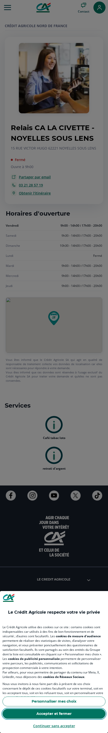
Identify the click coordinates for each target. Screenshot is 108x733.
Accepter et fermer (54, 713)
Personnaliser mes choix (54, 701)
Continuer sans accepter (54, 725)
